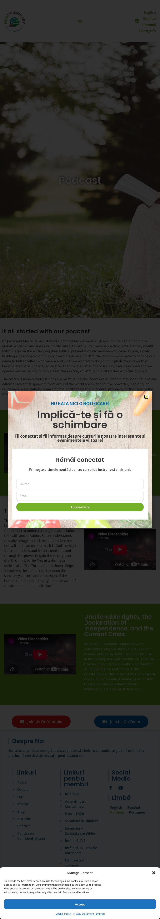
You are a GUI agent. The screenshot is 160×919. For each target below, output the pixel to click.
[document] (80, 459)
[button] (154, 873)
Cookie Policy (63, 913)
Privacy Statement (83, 913)
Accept (80, 904)
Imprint (100, 913)
